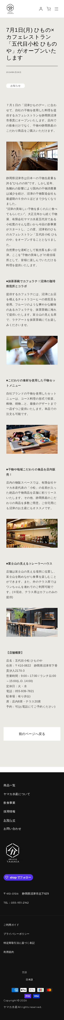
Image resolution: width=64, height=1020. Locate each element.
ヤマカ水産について (17, 794)
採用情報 (9, 811)
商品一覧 (9, 785)
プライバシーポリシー (17, 933)
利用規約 (9, 952)
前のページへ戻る (32, 734)
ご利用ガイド (11, 924)
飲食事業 (9, 802)
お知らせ (9, 820)
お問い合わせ (12, 828)
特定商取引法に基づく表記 (19, 942)
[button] (56, 9)
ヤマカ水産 (11, 1007)
